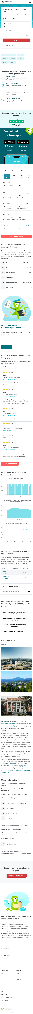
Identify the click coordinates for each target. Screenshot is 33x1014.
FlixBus (22, 767)
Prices (5, 58)
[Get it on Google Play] (23, 142)
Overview (12, 55)
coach (25, 765)
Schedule (4, 55)
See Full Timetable (16, 236)
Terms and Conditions (7, 997)
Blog (17, 973)
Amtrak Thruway (7, 430)
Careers (18, 979)
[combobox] (16, 23)
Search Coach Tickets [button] (17, 875)
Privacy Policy (5, 1000)
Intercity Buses (5, 970)
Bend (4, 953)
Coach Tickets (4, 946)
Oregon (4, 950)
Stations (13, 62)
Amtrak (12, 763)
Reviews (20, 55)
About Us (18, 970)
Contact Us (4, 991)
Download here (10, 855)
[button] (30, 2)
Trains (2, 973)
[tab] (7, 19)
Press (17, 976)
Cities (4, 62)
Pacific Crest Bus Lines (9, 379)
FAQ (20, 58)
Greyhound (14, 767)
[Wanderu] (7, 2)
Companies (4, 994)
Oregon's (5, 721)
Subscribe (6, 346)
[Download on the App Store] (9, 142)
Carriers (13, 58)
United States (6, 948)
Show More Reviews (10, 463)
